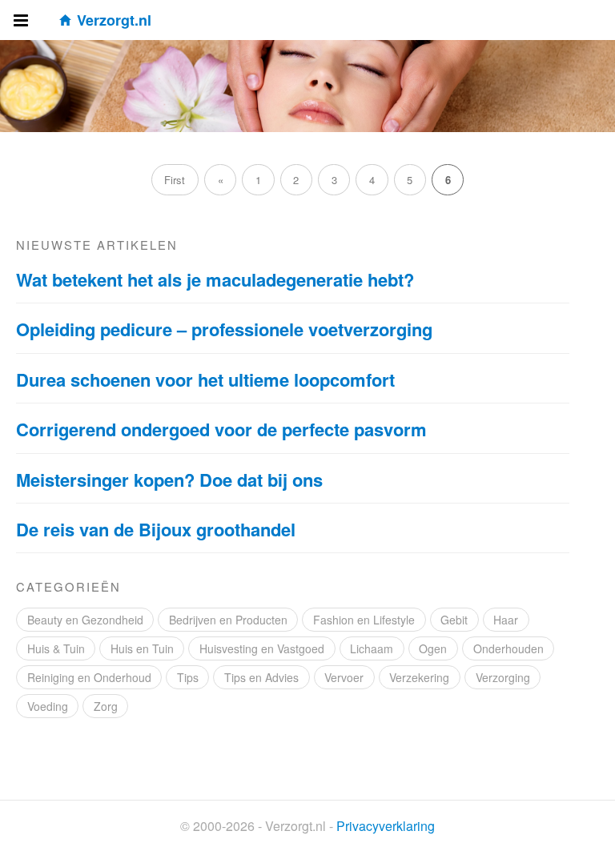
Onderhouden (508, 648)
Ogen (433, 648)
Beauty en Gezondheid (85, 620)
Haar (505, 620)
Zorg (106, 706)
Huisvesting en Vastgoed (261, 648)
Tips (188, 677)
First (174, 179)
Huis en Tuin (142, 648)
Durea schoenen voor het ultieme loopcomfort (205, 379)
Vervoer (344, 677)
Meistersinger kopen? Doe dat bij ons (169, 479)
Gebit (454, 620)
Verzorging (503, 677)
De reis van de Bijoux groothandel (155, 529)
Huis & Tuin (56, 648)
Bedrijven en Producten (228, 620)
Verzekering (419, 677)
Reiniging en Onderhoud (89, 677)
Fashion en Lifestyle (364, 620)
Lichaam (371, 648)
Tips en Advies (261, 677)
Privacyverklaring (385, 826)
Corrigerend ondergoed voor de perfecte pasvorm (221, 429)
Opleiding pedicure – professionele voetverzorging (224, 329)
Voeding (47, 706)
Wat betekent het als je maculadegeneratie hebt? (215, 279)
